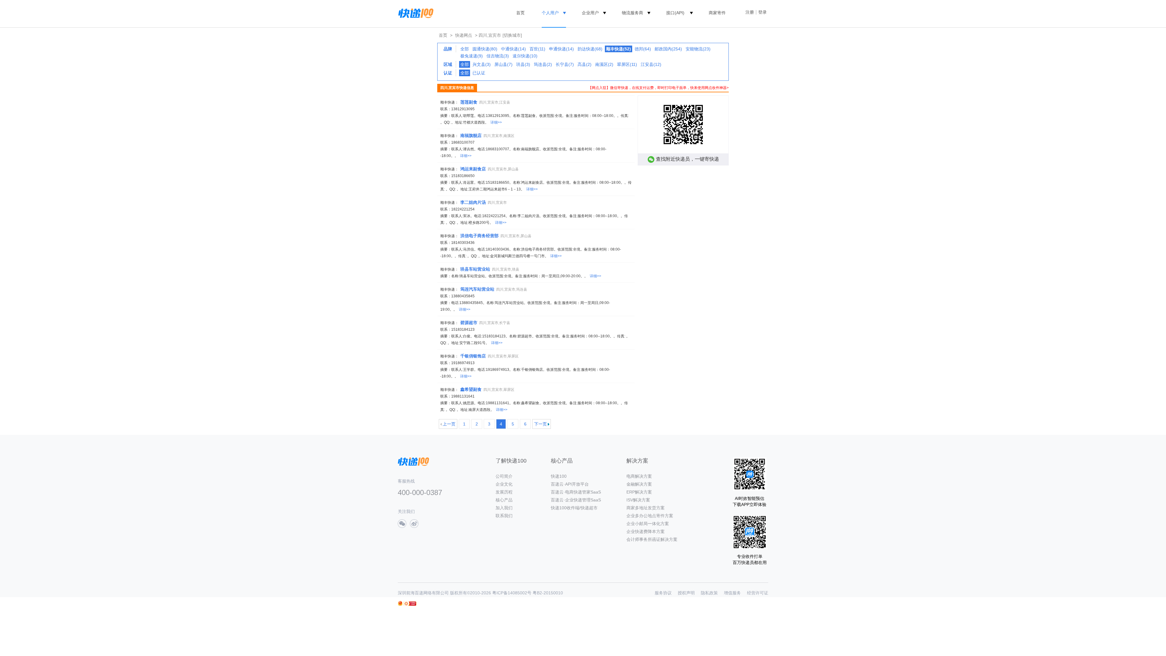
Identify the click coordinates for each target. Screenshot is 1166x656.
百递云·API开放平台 (570, 484)
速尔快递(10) (525, 55)
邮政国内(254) (668, 48)
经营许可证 (757, 592)
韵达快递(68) (590, 48)
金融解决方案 (639, 484)
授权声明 (686, 592)
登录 (762, 12)
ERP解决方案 (639, 492)
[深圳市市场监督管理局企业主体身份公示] (400, 603)
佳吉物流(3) (497, 55)
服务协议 (663, 592)
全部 (464, 48)
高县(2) (585, 64)
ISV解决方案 (638, 499)
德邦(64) (643, 48)
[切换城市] (512, 35)
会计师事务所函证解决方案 (651, 539)
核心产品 (504, 499)
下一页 (540, 424)
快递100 (559, 476)
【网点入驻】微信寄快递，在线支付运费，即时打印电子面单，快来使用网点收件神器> (658, 88)
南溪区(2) (604, 64)
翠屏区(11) (627, 64)
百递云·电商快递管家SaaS (576, 492)
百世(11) (537, 48)
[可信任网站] (410, 603)
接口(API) (675, 12)
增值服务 (732, 592)
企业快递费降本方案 (645, 531)
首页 (520, 12)
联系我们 (504, 515)
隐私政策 (709, 592)
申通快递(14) (561, 48)
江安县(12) (651, 64)
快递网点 (463, 35)
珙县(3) (523, 64)
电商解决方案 (639, 476)
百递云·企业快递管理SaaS (576, 499)
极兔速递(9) (471, 55)
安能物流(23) (698, 48)
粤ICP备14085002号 (511, 592)
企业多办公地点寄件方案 (649, 515)
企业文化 (504, 484)
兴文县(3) (481, 64)
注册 (749, 12)
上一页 (449, 424)
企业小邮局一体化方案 (647, 523)
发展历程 (504, 492)
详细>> (496, 122)
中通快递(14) (513, 48)
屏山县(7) (503, 64)
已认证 (478, 72)
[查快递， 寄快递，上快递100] (415, 12)
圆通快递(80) (484, 48)
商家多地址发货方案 (645, 507)
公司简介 (504, 476)
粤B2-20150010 (548, 592)
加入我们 (504, 507)
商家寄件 (717, 12)
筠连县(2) (543, 64)
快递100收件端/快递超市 (574, 507)
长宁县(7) (565, 64)
